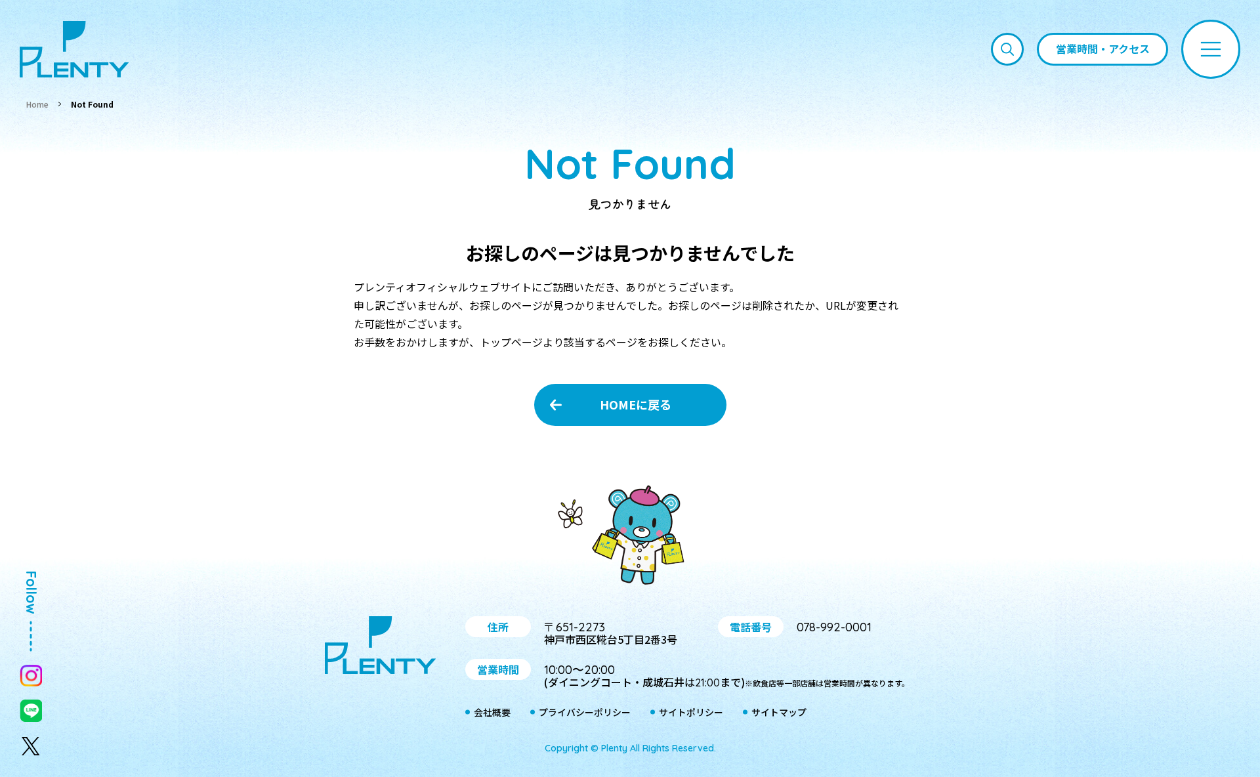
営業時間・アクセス (1103, 48)
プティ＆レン (630, 537)
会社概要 (492, 712)
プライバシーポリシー (585, 712)
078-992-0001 (834, 627)
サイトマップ (779, 712)
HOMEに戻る (635, 404)
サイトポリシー (691, 712)
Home (37, 104)
